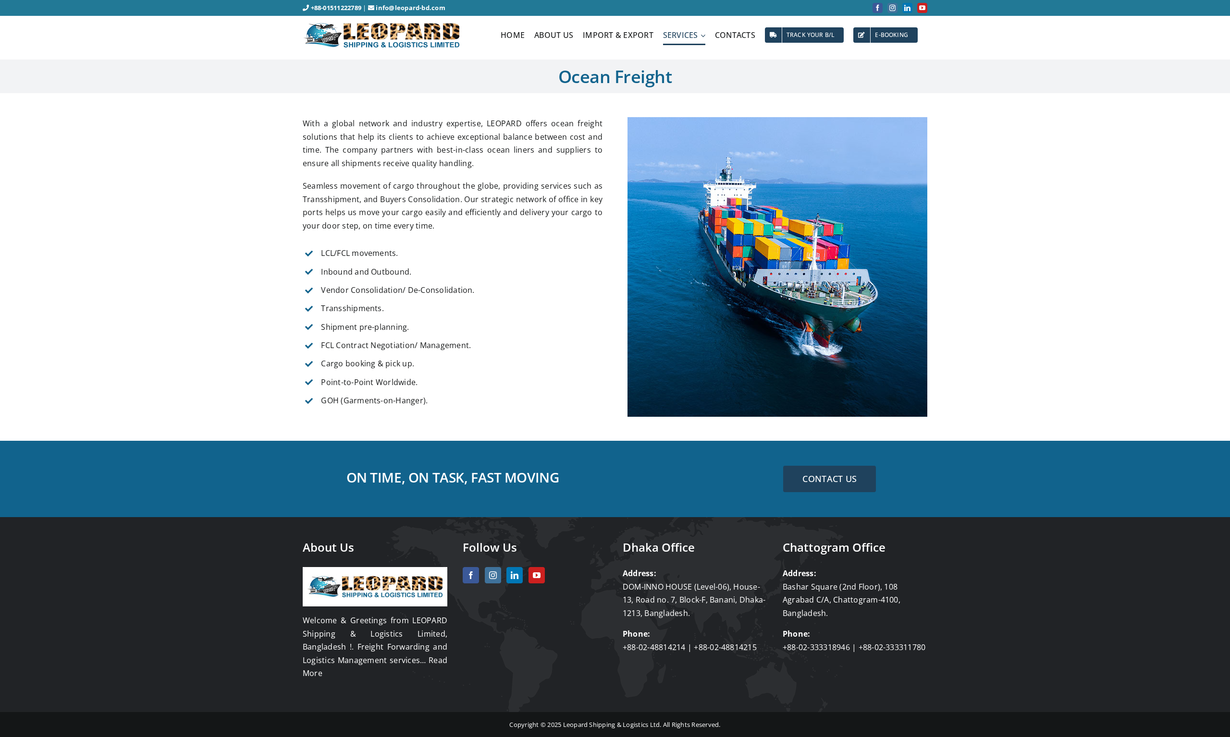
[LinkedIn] (514, 575)
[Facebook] (471, 575)
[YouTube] (537, 575)
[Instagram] (493, 575)
